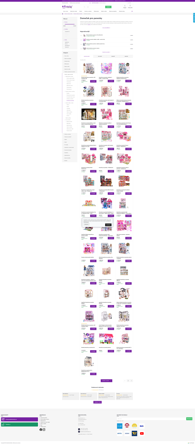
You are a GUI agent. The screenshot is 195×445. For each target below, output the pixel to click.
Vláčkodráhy (69, 110)
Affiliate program (43, 426)
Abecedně (126, 56)
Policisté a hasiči (69, 130)
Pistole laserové (69, 89)
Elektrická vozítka (67, 69)
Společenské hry (67, 155)
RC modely (66, 144)
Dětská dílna (68, 123)
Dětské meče (69, 83)
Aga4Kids (67, 42)
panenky (89, 24)
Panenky (68, 93)
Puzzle (65, 142)
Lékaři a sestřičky (69, 127)
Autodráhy (68, 108)
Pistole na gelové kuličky (70, 78)
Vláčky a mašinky (69, 112)
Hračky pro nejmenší (67, 136)
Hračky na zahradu (67, 134)
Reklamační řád (43, 420)
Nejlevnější (100, 56)
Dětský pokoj (66, 63)
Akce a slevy (66, 55)
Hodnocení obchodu (97, 387)
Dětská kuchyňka (69, 121)
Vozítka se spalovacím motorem (69, 71)
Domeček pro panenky (70, 100)
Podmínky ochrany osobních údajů (75, 2)
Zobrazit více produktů (106, 52)
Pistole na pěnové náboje (70, 80)
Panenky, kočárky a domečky (70, 91)
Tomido (66, 47)
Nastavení (86, 224)
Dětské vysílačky (68, 117)
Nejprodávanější (86, 56)
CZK (130, 2)
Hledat (108, 7)
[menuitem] (65, 11)
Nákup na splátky (43, 423)
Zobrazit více (97, 402)
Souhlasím (108, 224)
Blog (41, 425)
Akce (66, 33)
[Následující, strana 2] (128, 380)
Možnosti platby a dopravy (45, 419)
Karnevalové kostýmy (67, 150)
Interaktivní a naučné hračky (69, 147)
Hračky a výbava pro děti (69, 74)
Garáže (68, 106)
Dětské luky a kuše (70, 85)
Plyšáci (65, 139)
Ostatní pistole (69, 87)
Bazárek (65, 160)
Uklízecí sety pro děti (70, 128)
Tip (66, 36)
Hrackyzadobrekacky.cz (11, 419)
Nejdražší (113, 56)
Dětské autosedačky (67, 58)
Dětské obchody (69, 125)
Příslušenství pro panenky (71, 95)
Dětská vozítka (66, 66)
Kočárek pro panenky (70, 98)
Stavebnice (66, 152)
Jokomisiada (67, 45)
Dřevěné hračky (67, 61)
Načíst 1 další (105, 380)
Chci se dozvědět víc (106, 27)
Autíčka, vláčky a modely (69, 102)
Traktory (68, 104)
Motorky (68, 115)
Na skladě (67, 31)
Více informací (86, 222)
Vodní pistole (69, 81)
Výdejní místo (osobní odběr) (45, 422)
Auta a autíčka (69, 113)
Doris (66, 43)
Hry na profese (68, 119)
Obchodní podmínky (65, 2)
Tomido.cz (8, 424)
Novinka (66, 34)
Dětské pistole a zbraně (69, 76)
